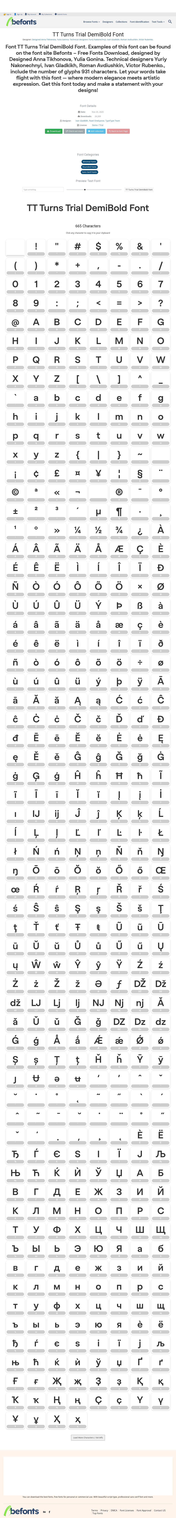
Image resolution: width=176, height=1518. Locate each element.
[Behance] (44, 1512)
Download (55, 131)
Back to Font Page (120, 131)
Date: (83, 112)
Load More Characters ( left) (88, 1437)
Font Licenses (127, 1510)
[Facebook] (49, 1512)
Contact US (160, 1510)
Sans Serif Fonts (89, 172)
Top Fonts (98, 1513)
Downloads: (86, 116)
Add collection (97, 131)
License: (83, 125)
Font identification (139, 21)
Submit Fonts (62, 14)
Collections (121, 21)
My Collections (47, 14)
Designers (108, 21)
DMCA (114, 1510)
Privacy (104, 1510)
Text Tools (157, 21)
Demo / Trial (97, 125)
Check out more (75, 131)
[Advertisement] (88, 1476)
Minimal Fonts (89, 161)
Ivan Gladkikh (82, 120)
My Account (32, 14)
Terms (94, 1510)
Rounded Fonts (89, 167)
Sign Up (18, 14)
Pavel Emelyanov (96, 120)
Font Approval (144, 1510)
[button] (170, 22)
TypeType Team (112, 120)
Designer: (66, 120)
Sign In (7, 14)
